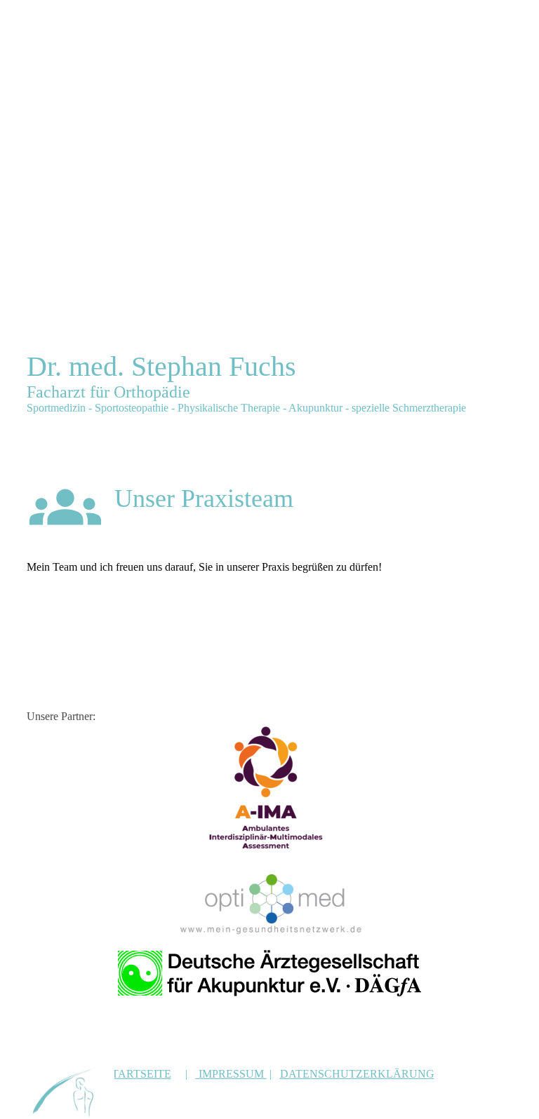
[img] (70, 1092)
